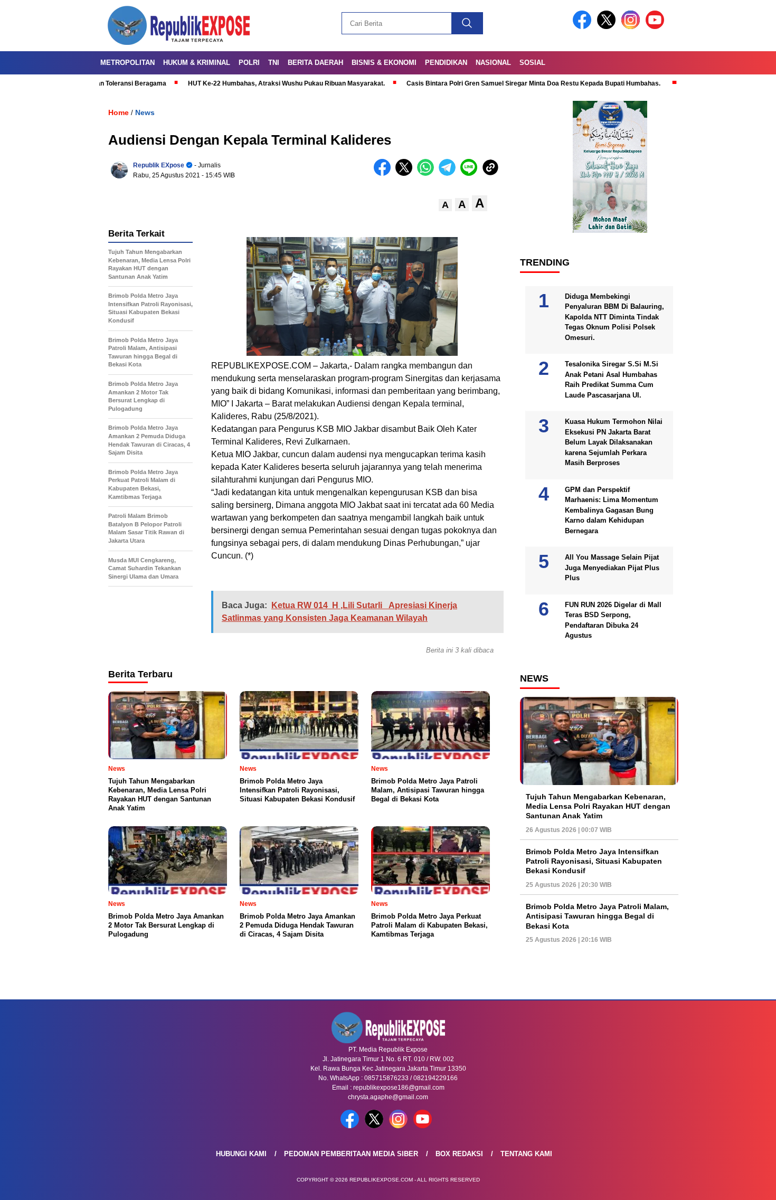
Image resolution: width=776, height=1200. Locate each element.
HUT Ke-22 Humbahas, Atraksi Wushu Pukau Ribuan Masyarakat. (232, 83)
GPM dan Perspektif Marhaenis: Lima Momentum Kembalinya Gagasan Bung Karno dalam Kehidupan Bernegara (611, 510)
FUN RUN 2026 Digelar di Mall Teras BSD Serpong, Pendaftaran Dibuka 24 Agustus (613, 620)
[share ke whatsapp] (428, 173)
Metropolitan (127, 63)
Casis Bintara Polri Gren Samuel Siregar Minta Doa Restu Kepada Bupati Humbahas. (479, 83)
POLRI (249, 63)
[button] (445, 205)
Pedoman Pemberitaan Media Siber (351, 1154)
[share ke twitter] (406, 173)
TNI (273, 63)
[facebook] (584, 27)
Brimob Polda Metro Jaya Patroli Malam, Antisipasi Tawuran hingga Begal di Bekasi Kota (597, 916)
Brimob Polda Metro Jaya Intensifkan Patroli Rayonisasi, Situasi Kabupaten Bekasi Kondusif (594, 861)
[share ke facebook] (384, 173)
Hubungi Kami (241, 1154)
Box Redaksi (459, 1154)
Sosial (532, 63)
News (145, 112)
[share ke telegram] (449, 173)
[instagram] (632, 27)
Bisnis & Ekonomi (384, 63)
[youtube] (657, 27)
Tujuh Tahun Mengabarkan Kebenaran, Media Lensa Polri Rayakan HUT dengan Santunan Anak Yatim (598, 806)
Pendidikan (446, 63)
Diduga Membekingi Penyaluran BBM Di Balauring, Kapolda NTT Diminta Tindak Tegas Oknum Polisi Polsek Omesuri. (614, 317)
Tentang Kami (526, 1154)
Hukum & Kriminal (196, 63)
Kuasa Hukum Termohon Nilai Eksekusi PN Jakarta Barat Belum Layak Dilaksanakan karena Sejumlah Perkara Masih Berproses (614, 442)
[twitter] (608, 27)
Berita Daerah (315, 63)
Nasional (493, 63)
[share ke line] (471, 173)
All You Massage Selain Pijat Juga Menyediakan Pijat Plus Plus (612, 567)
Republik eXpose (158, 165)
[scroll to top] (744, 1183)
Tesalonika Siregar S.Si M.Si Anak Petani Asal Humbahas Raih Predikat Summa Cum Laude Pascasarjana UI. (611, 379)
